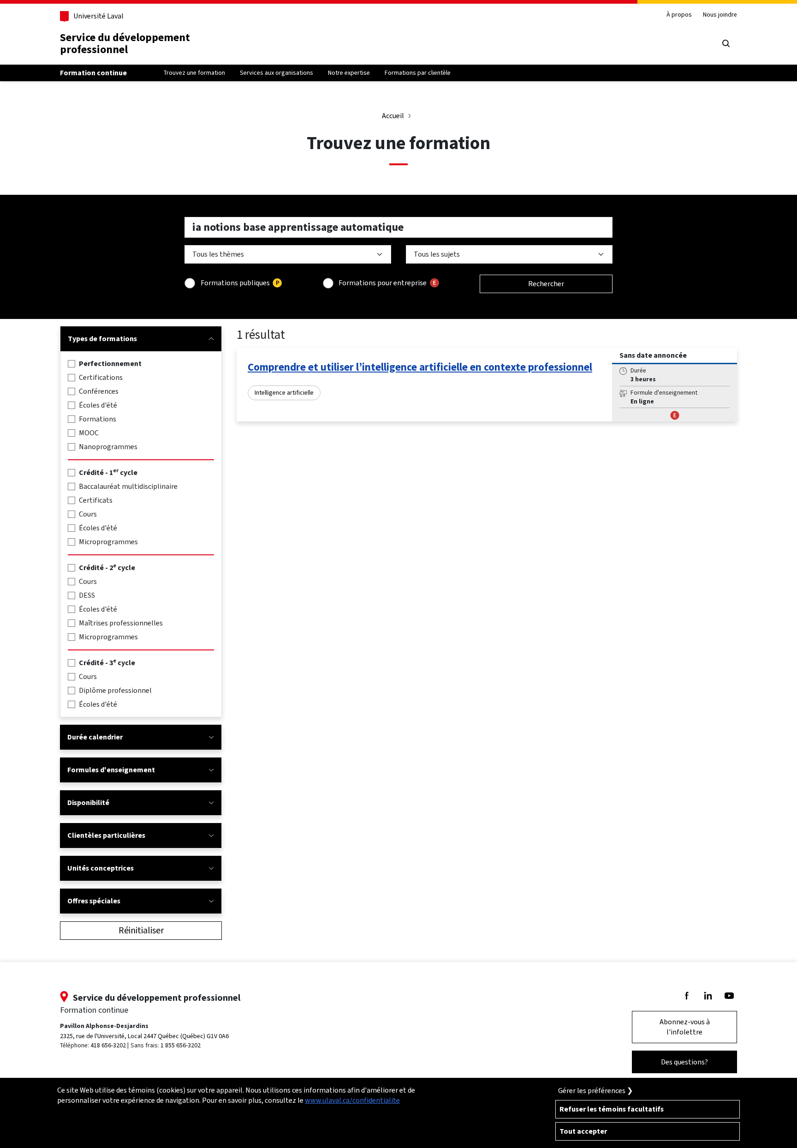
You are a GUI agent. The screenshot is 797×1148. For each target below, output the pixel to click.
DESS (87, 595)
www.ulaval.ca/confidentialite (352, 1100)
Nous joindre (720, 15)
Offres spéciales (93, 901)
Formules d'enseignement (111, 770)
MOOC (89, 433)
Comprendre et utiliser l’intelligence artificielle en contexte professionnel (420, 367)
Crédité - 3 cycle (107, 662)
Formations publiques (235, 283)
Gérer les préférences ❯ (595, 1090)
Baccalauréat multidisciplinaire (128, 486)
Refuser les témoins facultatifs (611, 1109)
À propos (679, 15)
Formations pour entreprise (383, 283)
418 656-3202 (108, 1045)
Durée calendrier (95, 737)
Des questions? (684, 1062)
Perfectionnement (110, 363)
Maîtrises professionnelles (121, 623)
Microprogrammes (108, 542)
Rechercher (546, 284)
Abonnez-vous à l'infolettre (685, 1027)
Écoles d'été (98, 405)
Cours (88, 514)
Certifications (101, 377)
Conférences (99, 391)
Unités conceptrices (100, 868)
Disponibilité (88, 802)
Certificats (96, 500)
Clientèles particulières (106, 835)
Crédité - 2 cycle (107, 567)
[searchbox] (398, 227)
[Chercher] (726, 43)
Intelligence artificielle (284, 392)
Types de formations (102, 338)
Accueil (393, 115)
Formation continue (93, 73)
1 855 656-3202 (181, 1045)
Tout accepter (583, 1131)
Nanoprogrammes (108, 446)
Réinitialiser (141, 930)
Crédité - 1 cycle (108, 472)
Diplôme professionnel (115, 690)
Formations (97, 419)
